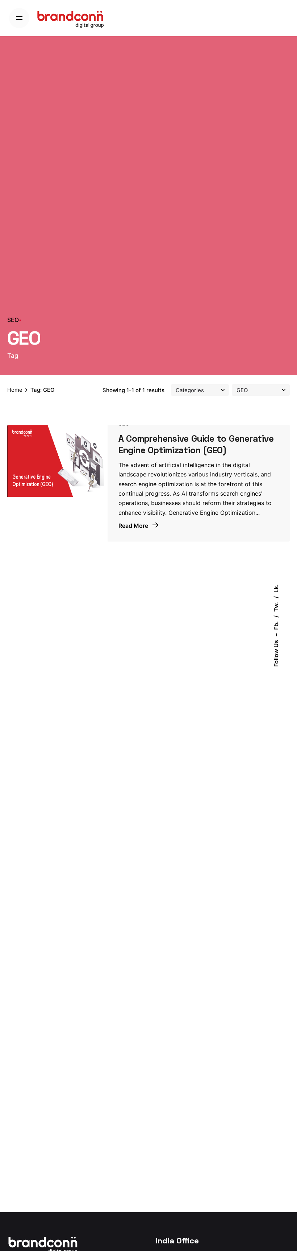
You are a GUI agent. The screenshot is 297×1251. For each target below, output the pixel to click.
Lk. (276, 588)
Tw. (276, 607)
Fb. (276, 625)
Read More (134, 525)
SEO (13, 319)
